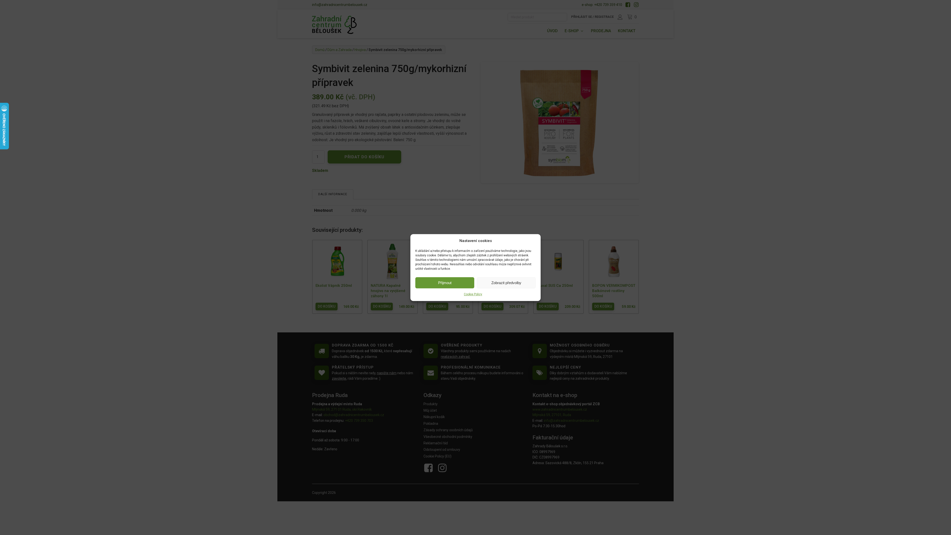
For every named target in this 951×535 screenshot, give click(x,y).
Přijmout (444, 283)
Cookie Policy (473, 294)
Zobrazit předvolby (506, 283)
